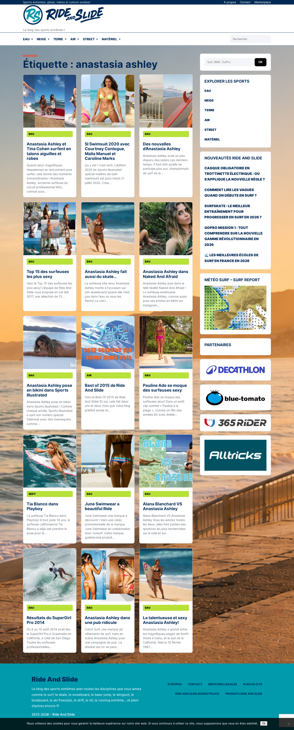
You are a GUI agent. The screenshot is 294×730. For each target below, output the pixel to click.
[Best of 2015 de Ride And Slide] (107, 342)
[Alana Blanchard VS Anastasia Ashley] (165, 461)
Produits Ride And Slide (243, 693)
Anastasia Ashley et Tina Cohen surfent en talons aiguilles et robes (49, 151)
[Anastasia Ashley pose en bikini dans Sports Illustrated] (49, 342)
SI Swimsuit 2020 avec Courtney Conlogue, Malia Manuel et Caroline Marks (107, 151)
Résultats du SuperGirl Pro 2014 (49, 620)
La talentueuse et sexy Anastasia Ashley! (165, 620)
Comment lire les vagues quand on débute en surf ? (230, 193)
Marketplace (262, 2)
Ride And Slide (55, 679)
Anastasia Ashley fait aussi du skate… (106, 274)
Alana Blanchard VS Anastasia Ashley (162, 506)
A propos (230, 2)
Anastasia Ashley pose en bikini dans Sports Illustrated (49, 390)
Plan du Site (252, 684)
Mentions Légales (222, 684)
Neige (41, 39)
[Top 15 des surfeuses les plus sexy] (49, 228)
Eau (26, 39)
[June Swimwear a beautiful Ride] (107, 461)
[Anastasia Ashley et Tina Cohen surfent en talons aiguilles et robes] (49, 101)
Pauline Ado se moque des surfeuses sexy (165, 388)
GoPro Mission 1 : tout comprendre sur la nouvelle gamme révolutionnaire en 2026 (233, 236)
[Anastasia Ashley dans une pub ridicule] (107, 574)
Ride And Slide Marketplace (197, 693)
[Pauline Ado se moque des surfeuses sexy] (165, 342)
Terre (58, 39)
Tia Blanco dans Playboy (42, 506)
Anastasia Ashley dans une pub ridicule (107, 620)
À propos (174, 684)
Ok (264, 723)
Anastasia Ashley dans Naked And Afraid (165, 274)
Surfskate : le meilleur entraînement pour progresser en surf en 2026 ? (233, 211)
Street (88, 39)
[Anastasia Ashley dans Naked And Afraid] (165, 228)
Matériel (109, 39)
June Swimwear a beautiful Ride (102, 506)
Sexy (32, 493)
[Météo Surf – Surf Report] (235, 308)
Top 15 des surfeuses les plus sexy (48, 274)
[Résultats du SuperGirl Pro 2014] (49, 574)
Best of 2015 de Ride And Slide (105, 388)
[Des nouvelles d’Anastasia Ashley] (165, 101)
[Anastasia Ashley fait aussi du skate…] (107, 228)
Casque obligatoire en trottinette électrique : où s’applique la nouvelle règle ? (234, 174)
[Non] (288, 724)
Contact (245, 2)
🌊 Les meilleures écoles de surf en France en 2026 (231, 258)
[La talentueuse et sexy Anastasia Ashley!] (165, 574)
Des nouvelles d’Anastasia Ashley (161, 146)
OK (260, 62)
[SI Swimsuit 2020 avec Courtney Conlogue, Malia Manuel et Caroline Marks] (107, 101)
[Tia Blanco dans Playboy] (49, 461)
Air (73, 39)
